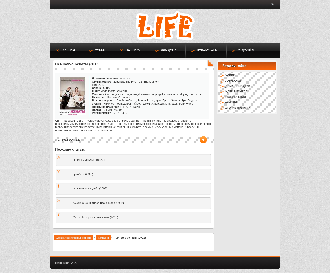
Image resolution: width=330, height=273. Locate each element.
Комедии (103, 237)
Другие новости (238, 107)
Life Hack (133, 50)
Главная (68, 50)
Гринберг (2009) (83, 174)
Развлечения (235, 97)
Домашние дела (238, 86)
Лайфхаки (233, 80)
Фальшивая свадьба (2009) (90, 188)
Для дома (169, 50)
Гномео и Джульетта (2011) (90, 159)
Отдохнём (246, 50)
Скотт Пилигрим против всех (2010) (95, 217)
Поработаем (207, 50)
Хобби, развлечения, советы (73, 237)
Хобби (100, 50)
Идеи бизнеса (236, 91)
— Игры (231, 102)
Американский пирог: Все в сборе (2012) (98, 203)
